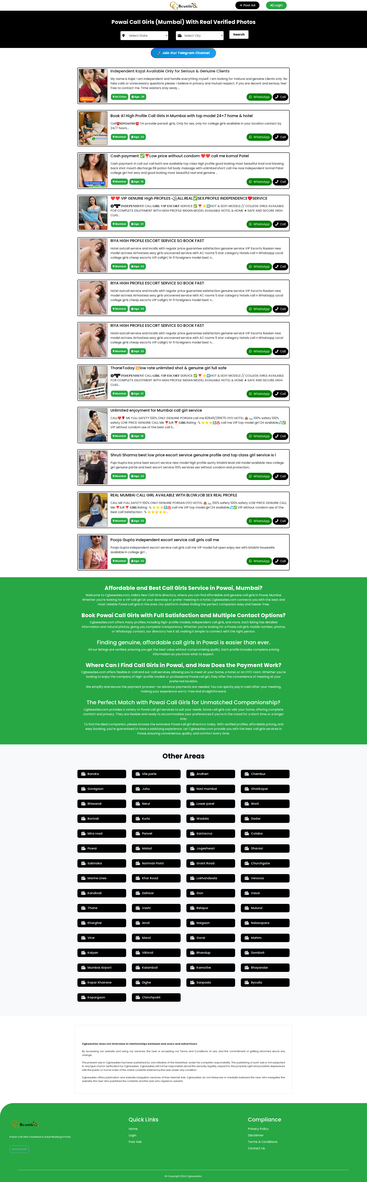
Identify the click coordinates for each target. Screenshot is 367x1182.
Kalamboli (150, 967)
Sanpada (203, 982)
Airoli (146, 923)
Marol (146, 938)
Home (133, 1129)
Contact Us (256, 1148)
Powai (92, 848)
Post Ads (135, 1142)
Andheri (202, 774)
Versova (257, 878)
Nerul (146, 803)
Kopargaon (96, 997)
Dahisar (148, 893)
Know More (19, 1149)
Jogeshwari (205, 848)
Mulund (256, 908)
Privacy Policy (258, 1129)
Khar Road (150, 878)
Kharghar (95, 923)
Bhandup (203, 952)
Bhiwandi (94, 803)
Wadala (202, 818)
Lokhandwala (206, 878)
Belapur (202, 908)
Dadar (256, 818)
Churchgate (260, 863)
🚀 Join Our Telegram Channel (183, 53)
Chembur (258, 774)
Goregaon (95, 789)
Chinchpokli (151, 997)
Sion (199, 893)
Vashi (146, 908)
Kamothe (203, 967)
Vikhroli (147, 952)
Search (239, 34)
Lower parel (205, 803)
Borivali (93, 818)
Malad (147, 848)
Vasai (255, 893)
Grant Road (205, 863)
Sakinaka (95, 863)
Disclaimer (256, 1135)
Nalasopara (260, 923)
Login (278, 5)
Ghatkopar (259, 789)
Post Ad (251, 5)
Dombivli (257, 952)
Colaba (257, 833)
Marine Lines (97, 878)
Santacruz (204, 833)
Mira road (95, 833)
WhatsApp (261, 97)
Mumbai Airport (100, 967)
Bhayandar (259, 967)
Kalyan (93, 952)
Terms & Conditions (262, 1142)
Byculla (256, 982)
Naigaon (203, 923)
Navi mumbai (206, 789)
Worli (255, 803)
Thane (92, 908)
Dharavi (257, 848)
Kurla (146, 818)
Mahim (256, 938)
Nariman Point (153, 863)
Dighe (146, 982)
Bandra (93, 774)
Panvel (147, 833)
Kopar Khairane (99, 982)
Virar (91, 938)
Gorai (200, 938)
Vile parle (149, 774)
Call (282, 97)
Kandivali (95, 893)
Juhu (146, 789)
